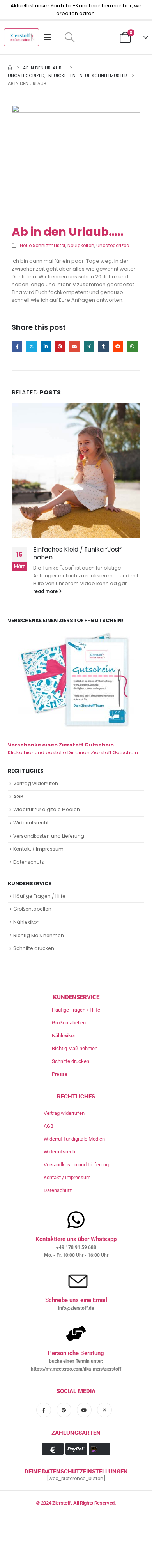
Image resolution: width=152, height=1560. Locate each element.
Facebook (17, 346)
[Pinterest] (64, 1410)
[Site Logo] (21, 37)
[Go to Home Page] (10, 68)
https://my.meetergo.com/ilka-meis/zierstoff (76, 1369)
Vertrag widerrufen (35, 783)
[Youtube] (84, 1410)
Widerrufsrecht (31, 822)
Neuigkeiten (80, 245)
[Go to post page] (76, 470)
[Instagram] (104, 1410)
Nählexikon (26, 922)
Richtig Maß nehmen (38, 935)
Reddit (118, 346)
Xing (89, 346)
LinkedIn (46, 346)
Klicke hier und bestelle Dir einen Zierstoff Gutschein (73, 748)
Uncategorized (112, 245)
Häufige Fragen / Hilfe (39, 896)
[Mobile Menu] (50, 37)
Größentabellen (32, 909)
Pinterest (60, 346)
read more (46, 591)
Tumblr (103, 346)
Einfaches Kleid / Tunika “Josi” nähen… (77, 553)
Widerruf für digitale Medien (46, 809)
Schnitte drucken (33, 948)
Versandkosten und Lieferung (48, 836)
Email (74, 346)
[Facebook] (43, 1410)
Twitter (31, 346)
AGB (18, 796)
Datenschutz (28, 862)
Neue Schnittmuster (42, 245)
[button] (70, 37)
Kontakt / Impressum (38, 848)
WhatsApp (132, 346)
